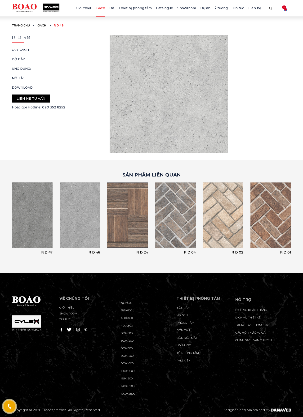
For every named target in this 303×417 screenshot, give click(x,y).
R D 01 (285, 252)
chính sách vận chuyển (253, 340)
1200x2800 (128, 393)
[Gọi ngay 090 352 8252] (10, 406)
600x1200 (127, 340)
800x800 (127, 348)
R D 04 (190, 252)
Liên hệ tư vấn (31, 98)
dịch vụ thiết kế (248, 317)
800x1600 (127, 363)
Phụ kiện (184, 360)
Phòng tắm (185, 322)
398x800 (126, 310)
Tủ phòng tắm (188, 353)
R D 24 (142, 252)
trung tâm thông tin (251, 325)
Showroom (68, 313)
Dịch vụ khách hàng (251, 310)
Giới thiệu (67, 307)
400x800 (127, 325)
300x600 (126, 303)
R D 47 (47, 252)
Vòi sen (182, 315)
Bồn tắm (183, 307)
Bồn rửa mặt (187, 338)
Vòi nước (184, 345)
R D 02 (237, 252)
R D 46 (94, 252)
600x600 (127, 333)
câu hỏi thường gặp (251, 332)
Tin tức (65, 319)
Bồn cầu (183, 330)
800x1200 (127, 355)
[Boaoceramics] (35, 7)
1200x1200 (127, 386)
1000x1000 (127, 371)
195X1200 (127, 378)
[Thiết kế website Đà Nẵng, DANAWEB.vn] (281, 410)
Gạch (41, 25)
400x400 (127, 318)
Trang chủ (21, 25)
